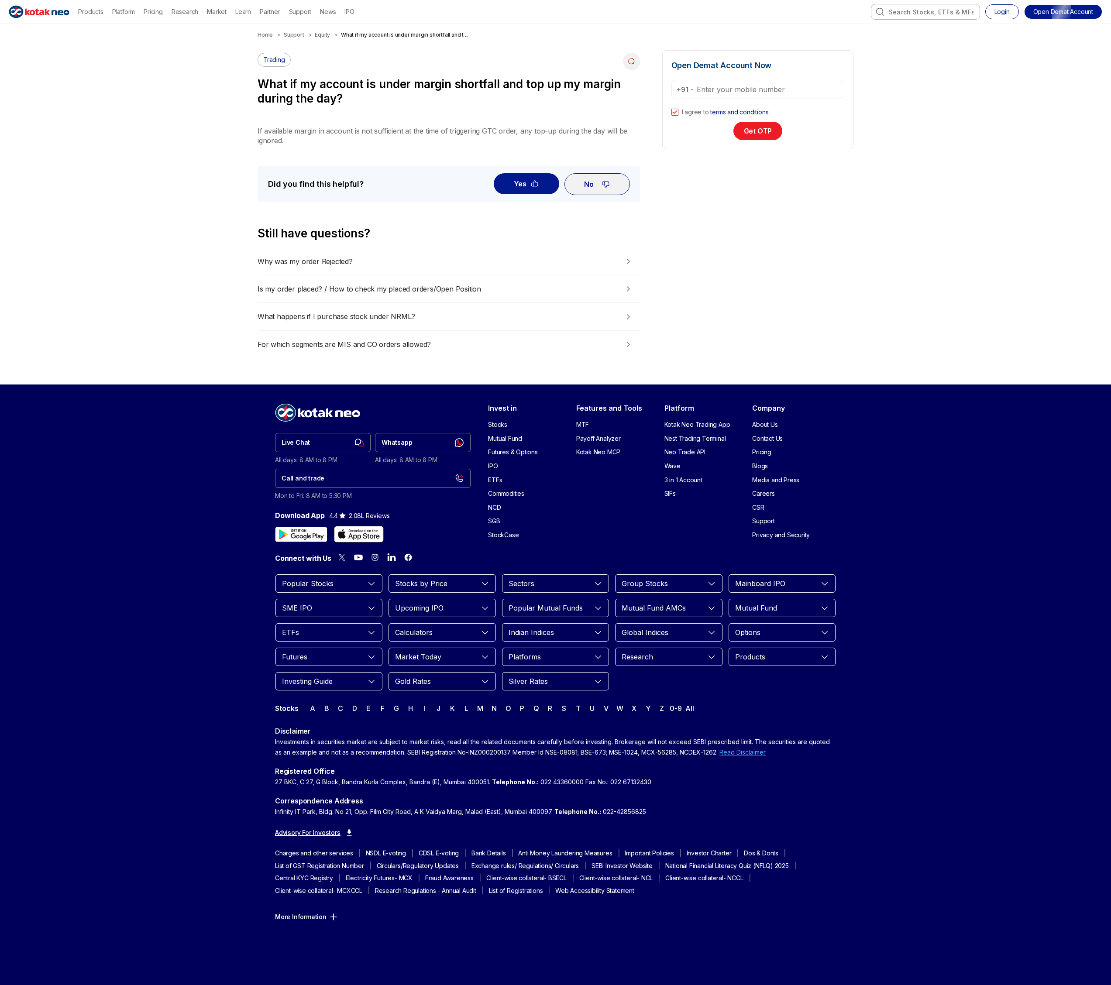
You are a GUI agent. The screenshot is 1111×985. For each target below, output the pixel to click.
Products (90, 11)
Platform (123, 11)
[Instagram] (375, 557)
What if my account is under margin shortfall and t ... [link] (404, 34)
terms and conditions (739, 112)
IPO (349, 11)
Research (185, 11)
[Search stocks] (880, 12)
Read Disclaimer (742, 752)
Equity (322, 34)
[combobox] (925, 12)
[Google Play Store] (301, 534)
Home (265, 34)
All (689, 708)
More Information (301, 916)
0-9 (675, 708)
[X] (341, 557)
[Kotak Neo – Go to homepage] (39, 12)
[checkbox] (674, 112)
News (328, 11)
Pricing (153, 11)
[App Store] (359, 534)
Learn (243, 11)
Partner (270, 11)
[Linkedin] (391, 557)
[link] (323, 442)
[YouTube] (358, 557)
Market (217, 11)
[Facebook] (408, 557)
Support (300, 11)
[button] (1063, 11)
